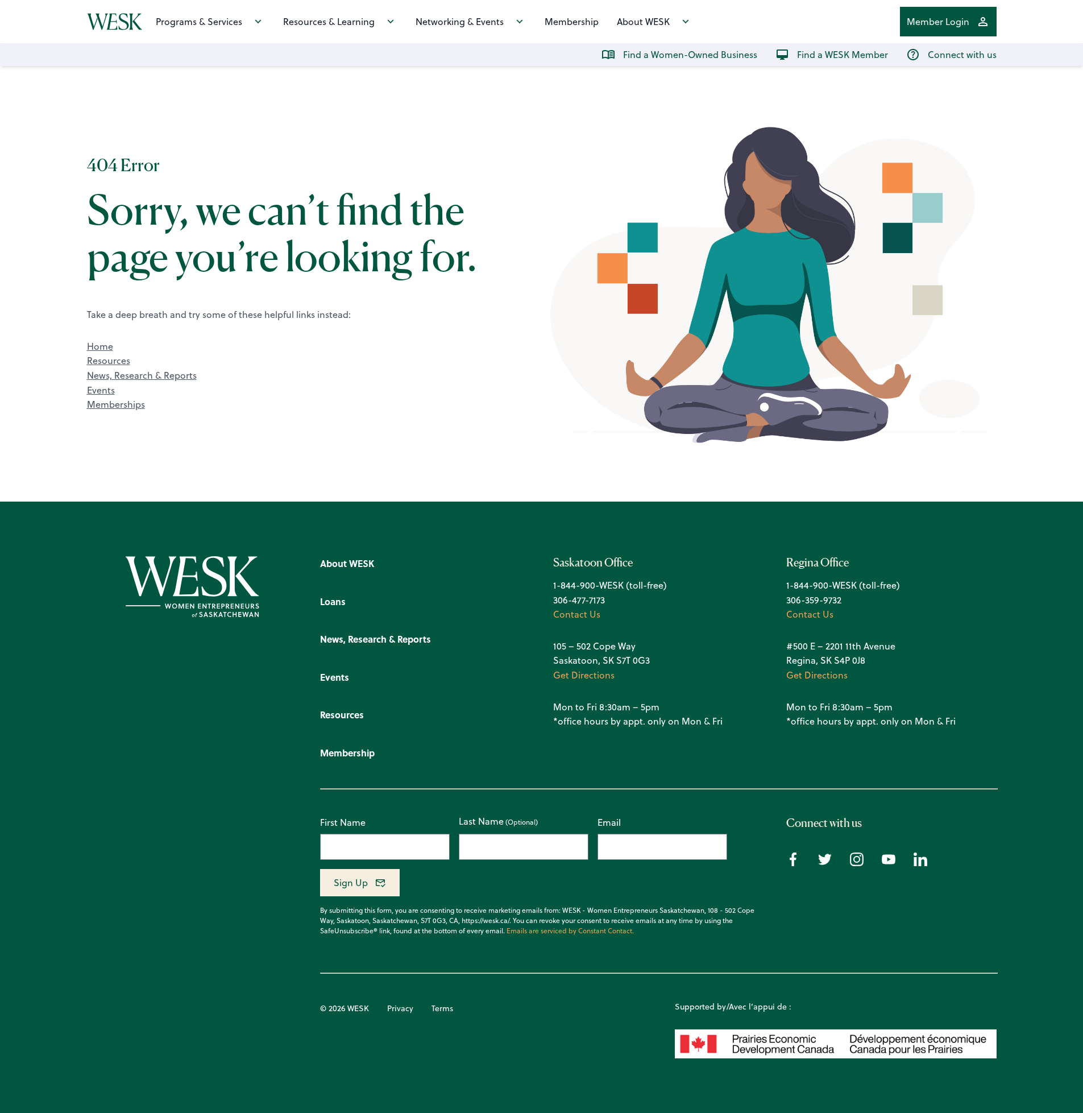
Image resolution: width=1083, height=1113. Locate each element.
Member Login (938, 21)
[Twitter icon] (825, 863)
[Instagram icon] (857, 863)
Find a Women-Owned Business (690, 54)
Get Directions (584, 675)
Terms (442, 1008)
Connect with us (962, 54)
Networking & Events (460, 21)
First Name (343, 822)
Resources (108, 360)
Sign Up (351, 882)
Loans (333, 601)
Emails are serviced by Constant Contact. (570, 931)
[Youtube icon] (888, 863)
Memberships (116, 404)
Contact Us (576, 614)
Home (100, 346)
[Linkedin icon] (920, 863)
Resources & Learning (329, 21)
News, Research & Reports (142, 375)
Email (609, 822)
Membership (572, 21)
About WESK (643, 21)
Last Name (481, 822)
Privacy (400, 1008)
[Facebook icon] (793, 863)
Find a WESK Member (842, 54)
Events (101, 390)
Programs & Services (199, 21)
